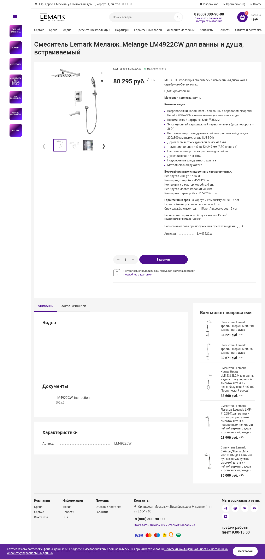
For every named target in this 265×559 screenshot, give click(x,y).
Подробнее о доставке (137, 274)
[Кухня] (14, 47)
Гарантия (102, 512)
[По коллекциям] (14, 97)
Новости (224, 30)
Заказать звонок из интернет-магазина (208, 20)
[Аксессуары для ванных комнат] (14, 81)
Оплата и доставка (248, 30)
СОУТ (66, 517)
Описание (45, 305)
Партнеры (122, 30)
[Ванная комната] (14, 31)
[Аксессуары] (14, 64)
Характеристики (73, 305)
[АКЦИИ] (14, 130)
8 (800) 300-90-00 (209, 14)
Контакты (206, 30)
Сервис (39, 30)
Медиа (67, 30)
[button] (103, 145)
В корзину (163, 259)
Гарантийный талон (148, 30)
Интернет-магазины (181, 30)
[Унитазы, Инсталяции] (14, 114)
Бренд (53, 30)
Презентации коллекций (93, 30)
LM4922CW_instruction (72, 398)
